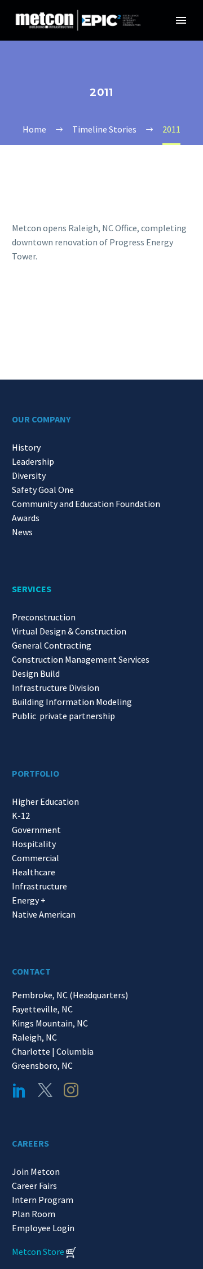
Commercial (35, 857)
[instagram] (71, 1090)
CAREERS (30, 1143)
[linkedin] (19, 1090)
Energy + (29, 900)
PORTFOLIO (35, 773)
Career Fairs (34, 1185)
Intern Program (42, 1199)
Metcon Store (38, 1251)
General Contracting (51, 645)
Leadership (33, 461)
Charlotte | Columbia (53, 1051)
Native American (44, 914)
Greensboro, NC (42, 1065)
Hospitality (34, 843)
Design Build (36, 673)
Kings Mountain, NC (51, 1023)
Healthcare (33, 872)
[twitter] (45, 1090)
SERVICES (31, 588)
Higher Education (45, 801)
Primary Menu (181, 20)
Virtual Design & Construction (69, 631)
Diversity (29, 475)
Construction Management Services (80, 659)
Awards (25, 517)
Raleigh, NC (34, 1037)
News (22, 531)
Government (36, 829)
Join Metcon (36, 1171)
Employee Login (43, 1227)
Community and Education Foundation (86, 503)
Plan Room (33, 1213)
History (26, 447)
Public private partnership (63, 715)
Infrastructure (39, 886)
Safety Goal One (43, 489)
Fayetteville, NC (44, 1009)
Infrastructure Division (55, 687)
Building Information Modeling (72, 701)
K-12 (21, 815)
